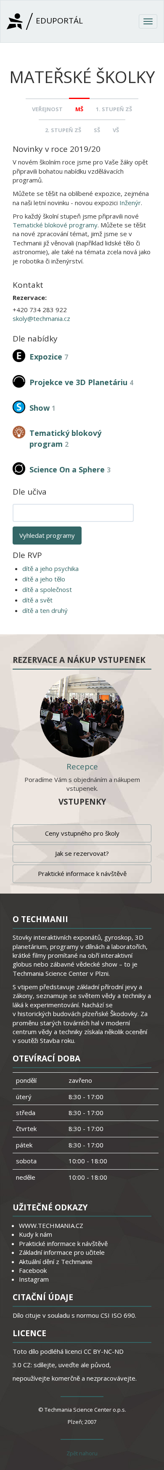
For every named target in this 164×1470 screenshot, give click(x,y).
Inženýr (130, 202)
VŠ (116, 130)
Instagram (34, 1279)
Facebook (33, 1270)
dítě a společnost (47, 589)
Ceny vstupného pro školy (82, 833)
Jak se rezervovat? (82, 853)
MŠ (79, 109)
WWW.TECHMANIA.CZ (51, 1225)
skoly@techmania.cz (41, 318)
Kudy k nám (35, 1234)
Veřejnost (47, 109)
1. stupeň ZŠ (114, 109)
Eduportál (58, 20)
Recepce (82, 766)
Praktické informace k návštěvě (82, 873)
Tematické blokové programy (55, 225)
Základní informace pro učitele (62, 1252)
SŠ (97, 130)
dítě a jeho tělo (43, 579)
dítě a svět (37, 600)
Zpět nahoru (82, 1453)
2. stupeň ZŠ (63, 130)
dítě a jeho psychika (50, 568)
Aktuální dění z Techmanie (56, 1261)
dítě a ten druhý (45, 610)
